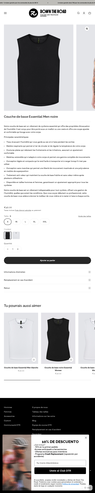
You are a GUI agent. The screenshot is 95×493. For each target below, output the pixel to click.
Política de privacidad (70, 484)
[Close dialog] (86, 438)
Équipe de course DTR (42, 425)
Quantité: (8, 243)
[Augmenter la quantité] (17, 249)
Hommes (8, 407)
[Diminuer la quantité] (7, 249)
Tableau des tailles (40, 412)
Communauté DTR (12, 425)
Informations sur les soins (43, 416)
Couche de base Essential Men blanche (21, 368)
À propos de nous (40, 407)
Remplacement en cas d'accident (46, 429)
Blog (34, 421)
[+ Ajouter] (34, 359)
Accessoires (9, 416)
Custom (7, 421)
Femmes (8, 412)
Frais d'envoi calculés (23, 210)
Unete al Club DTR (60, 470)
